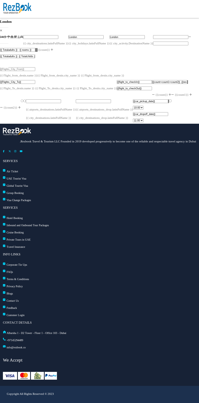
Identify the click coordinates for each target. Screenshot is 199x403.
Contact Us (13, 300)
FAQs (10, 272)
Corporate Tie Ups (17, 264)
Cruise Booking (15, 232)
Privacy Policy (15, 286)
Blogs (10, 293)
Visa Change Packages (19, 200)
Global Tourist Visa (17, 185)
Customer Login (15, 315)
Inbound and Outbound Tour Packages (28, 225)
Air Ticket (12, 171)
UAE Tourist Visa (16, 178)
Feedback (12, 308)
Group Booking (15, 193)
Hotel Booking (15, 218)
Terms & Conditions (18, 279)
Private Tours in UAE (19, 239)
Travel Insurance (16, 246)
